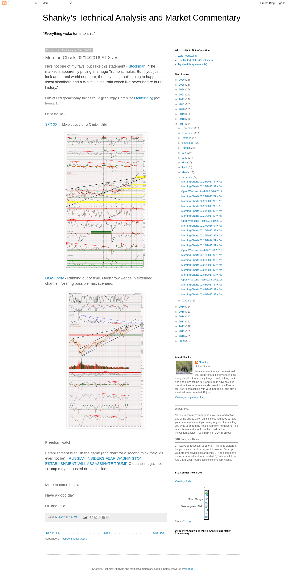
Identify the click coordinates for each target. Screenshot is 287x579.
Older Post (159, 532)
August (186, 147)
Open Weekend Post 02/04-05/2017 (201, 279)
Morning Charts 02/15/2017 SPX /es (201, 235)
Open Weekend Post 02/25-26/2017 (201, 191)
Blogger (189, 568)
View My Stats (183, 481)
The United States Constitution (195, 60)
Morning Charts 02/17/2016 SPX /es (201, 225)
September (188, 142)
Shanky (203, 362)
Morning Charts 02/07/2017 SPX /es (201, 270)
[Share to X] (100, 517)
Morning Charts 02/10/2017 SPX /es (201, 255)
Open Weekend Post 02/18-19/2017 (201, 220)
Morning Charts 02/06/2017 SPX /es (201, 274)
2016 (182, 306)
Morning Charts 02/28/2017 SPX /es (201, 181)
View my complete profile (189, 397)
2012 (182, 326)
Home (106, 532)
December (188, 128)
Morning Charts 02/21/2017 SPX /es (201, 211)
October (186, 138)
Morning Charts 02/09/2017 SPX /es (201, 260)
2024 (182, 89)
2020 (182, 109)
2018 (182, 118)
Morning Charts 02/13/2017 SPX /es (201, 245)
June (185, 157)
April (185, 167)
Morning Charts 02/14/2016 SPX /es (201, 240)
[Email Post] (85, 517)
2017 (182, 124)
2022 (182, 99)
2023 (182, 94)
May (184, 162)
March (186, 172)
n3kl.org (186, 521)
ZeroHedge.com (187, 55)
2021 (182, 104)
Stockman (137, 66)
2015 (182, 311)
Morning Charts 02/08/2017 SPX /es (201, 264)
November (188, 133)
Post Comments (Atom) (74, 538)
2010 (182, 336)
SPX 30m (52, 124)
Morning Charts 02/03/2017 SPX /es (201, 284)
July (184, 152)
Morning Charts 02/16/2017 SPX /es (201, 230)
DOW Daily (54, 278)
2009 (182, 341)
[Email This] (92, 517)
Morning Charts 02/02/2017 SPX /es (201, 289)
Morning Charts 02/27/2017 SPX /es (201, 186)
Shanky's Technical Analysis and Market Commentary (142, 17)
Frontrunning (143, 98)
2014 (182, 316)
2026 (182, 79)
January (187, 300)
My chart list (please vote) (192, 64)
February (187, 177)
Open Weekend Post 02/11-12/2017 (201, 250)
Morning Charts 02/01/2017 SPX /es (201, 294)
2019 (182, 114)
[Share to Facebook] (104, 517)
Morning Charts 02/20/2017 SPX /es (201, 215)
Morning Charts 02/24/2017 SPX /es (201, 196)
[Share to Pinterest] (108, 517)
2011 (182, 331)
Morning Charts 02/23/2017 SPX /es (201, 201)
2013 (182, 321)
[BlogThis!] (96, 517)
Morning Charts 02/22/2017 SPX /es (201, 206)
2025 (182, 84)
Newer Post (52, 532)
